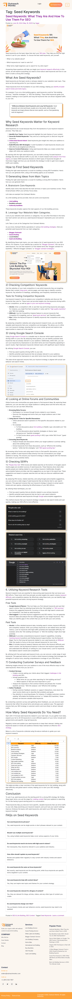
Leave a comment (58, 915)
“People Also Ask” (14, 465)
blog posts (23, 290)
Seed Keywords (46, 915)
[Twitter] (7, 984)
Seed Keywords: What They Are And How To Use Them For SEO (35, 18)
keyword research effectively (50, 69)
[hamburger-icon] (67, 5)
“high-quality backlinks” (58, 309)
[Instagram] (12, 984)
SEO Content (30, 915)
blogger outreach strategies (44, 248)
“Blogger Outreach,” (48, 244)
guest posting (35, 435)
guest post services (39, 315)
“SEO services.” (59, 608)
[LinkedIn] (16, 984)
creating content (38, 799)
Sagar (37, 23)
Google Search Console (18, 336)
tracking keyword (15, 638)
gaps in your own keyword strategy (38, 303)
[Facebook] (3, 984)
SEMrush (61, 640)
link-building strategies (48, 227)
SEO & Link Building (18, 915)
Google (41, 496)
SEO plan (43, 53)
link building (38, 427)
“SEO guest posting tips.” (47, 448)
